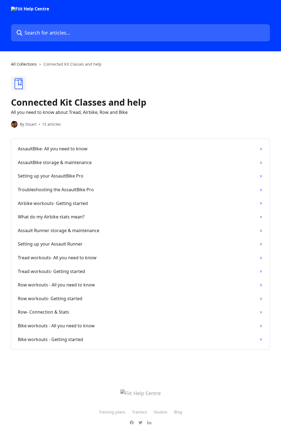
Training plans (112, 412)
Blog (178, 412)
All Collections (24, 64)
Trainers (139, 412)
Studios (160, 412)
